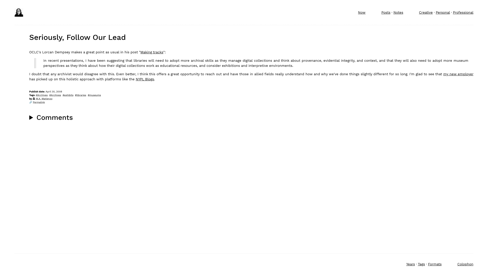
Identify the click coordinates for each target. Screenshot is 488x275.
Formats (435, 264)
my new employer (458, 74)
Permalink (39, 102)
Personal (443, 12)
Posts (385, 12)
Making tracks (151, 52)
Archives (42, 95)
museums (95, 95)
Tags (421, 264)
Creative (426, 12)
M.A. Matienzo (44, 98)
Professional (463, 12)
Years (410, 264)
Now (361, 12)
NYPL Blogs (145, 79)
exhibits (68, 95)
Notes (398, 12)
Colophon (465, 264)
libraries (81, 95)
